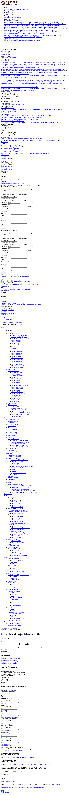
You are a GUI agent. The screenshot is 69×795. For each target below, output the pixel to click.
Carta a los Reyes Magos (16, 289)
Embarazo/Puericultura (22, 147)
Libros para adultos (34, 80)
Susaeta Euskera (9, 453)
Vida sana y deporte (25, 82)
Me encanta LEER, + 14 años (33, 37)
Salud (8, 147)
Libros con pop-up (54, 64)
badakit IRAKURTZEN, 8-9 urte (21, 489)
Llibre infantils (12, 448)
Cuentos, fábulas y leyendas (30, 22)
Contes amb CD (12, 422)
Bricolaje (3, 148)
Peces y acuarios (9, 140)
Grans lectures (12, 426)
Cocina (3, 151)
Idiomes (10, 427)
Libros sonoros (24, 24)
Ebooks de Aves (27, 116)
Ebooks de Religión (23, 119)
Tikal (10, 20)
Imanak (14, 471)
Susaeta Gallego (8, 494)
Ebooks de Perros (17, 116)
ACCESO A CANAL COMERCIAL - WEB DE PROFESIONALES (21, 185)
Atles (9, 437)
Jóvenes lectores (8, 14)
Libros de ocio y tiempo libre (46, 30)
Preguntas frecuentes (6, 158)
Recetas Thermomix (29, 29)
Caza (2, 143)
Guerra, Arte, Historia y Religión (17, 533)
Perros (2, 140)
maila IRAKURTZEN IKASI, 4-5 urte (23, 486)
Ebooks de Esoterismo (37, 117)
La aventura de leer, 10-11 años (34, 122)
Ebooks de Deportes (6, 117)
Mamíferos (30, 140)
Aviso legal (29, 787)
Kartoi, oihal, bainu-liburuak (20, 460)
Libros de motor (26, 32)
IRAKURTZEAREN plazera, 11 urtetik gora (24, 492)
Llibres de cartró (12, 431)
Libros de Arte (19, 150)
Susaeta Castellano (9, 330)
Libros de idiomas (44, 66)
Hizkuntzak (11, 481)
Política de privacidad (7, 787)
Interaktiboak (15, 463)
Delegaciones (4, 156)
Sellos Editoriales (9, 38)
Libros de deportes (23, 30)
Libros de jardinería (36, 32)
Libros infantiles (15, 80)
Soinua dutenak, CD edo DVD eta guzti (23, 465)
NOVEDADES (5, 327)
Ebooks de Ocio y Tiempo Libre (21, 117)
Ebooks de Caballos (37, 116)
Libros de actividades (54, 27)
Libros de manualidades (48, 32)
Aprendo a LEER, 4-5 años (12, 35)
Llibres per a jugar (13, 421)
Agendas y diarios (34, 24)
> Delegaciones (15, 757)
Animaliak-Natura (13, 477)
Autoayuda (13, 147)
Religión (13, 150)
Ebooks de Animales (6, 116)
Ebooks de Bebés (19, 104)
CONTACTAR (5, 159)
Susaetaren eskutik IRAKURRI (17, 484)
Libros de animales (25, 25)
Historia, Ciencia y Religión (16, 83)
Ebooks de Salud (5, 121)
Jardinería (8, 148)
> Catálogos (23, 757)
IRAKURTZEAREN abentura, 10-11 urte (23, 490)
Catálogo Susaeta (24, 284)
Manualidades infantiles (41, 27)
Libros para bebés (9, 11)
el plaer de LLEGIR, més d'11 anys (22, 447)
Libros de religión (17, 380)
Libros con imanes (57, 24)
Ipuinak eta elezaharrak (18, 461)
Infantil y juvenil (12, 497)
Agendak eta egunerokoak (19, 473)
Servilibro (7, 792)
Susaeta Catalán (8, 418)
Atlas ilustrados (16, 17)
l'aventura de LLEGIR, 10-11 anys (21, 445)
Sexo (43, 82)
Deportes (14, 145)
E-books (6, 20)
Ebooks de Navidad (10, 111)
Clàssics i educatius (13, 424)
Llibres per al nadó (13, 419)
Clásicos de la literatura (7, 100)
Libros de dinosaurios (48, 25)
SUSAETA (6, 195)
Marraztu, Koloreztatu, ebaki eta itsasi (22, 466)
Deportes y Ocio (12, 524)
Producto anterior (6, 744)
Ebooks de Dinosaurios (49, 116)
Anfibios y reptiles (22, 140)
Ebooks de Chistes (17, 505)
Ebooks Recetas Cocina (7, 113)
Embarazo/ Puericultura (17, 121)
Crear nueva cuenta (18, 183)
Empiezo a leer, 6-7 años (8, 122)
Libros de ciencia (39, 29)
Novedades (4, 284)
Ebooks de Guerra (34, 119)
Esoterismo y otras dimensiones (19, 138)
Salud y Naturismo (36, 82)
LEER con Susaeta (61, 80)
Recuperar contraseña (7, 183)
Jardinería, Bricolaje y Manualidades (18, 511)
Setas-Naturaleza (38, 140)
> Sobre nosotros (5, 757)
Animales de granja (56, 140)
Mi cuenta (3, 161)
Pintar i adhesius (12, 429)
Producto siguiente (6, 745)
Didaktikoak (11, 479)
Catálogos (14, 628)
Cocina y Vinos (37, 83)
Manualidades (15, 148)
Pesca (5, 143)
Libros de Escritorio (6, 87)
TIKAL (14, 195)
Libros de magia (15, 25)
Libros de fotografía (16, 32)
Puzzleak (14, 469)
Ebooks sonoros (51, 109)
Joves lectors (11, 450)
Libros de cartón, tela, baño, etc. (47, 22)
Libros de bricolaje (47, 72)
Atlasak (10, 482)
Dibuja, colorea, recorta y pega (13, 22)
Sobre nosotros (5, 155)
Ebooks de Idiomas (9, 104)
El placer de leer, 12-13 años (51, 122)
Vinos (6, 151)
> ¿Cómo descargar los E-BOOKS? (26, 764)
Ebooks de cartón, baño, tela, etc (27, 109)
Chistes (41, 24)
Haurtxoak (15, 474)
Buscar (3, 229)
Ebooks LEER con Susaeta (15, 549)
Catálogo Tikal (33, 284)
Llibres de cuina (12, 432)
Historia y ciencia (6, 150)
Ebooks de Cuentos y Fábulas (9, 109)
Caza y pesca (16, 82)
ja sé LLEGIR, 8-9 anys (18, 443)
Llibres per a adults (13, 452)
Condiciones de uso (19, 787)
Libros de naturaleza (36, 25)
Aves (15, 140)
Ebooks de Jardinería (7, 114)
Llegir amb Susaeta (13, 439)
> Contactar (30, 757)
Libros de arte (58, 29)
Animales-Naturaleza (7, 82)
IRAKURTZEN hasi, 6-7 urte (20, 487)
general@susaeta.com (54, 784)
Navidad (45, 24)
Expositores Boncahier (31, 87)
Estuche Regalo (28, 83)
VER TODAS (5, 286)
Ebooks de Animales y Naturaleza (17, 515)
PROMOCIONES (6, 628)
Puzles (50, 24)
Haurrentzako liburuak (14, 455)
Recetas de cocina (9, 29)
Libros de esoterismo (57, 70)
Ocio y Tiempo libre (6, 145)
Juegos (19, 145)
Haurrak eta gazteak (13, 458)
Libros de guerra (13, 30)
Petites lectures (12, 435)
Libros (6, 7)
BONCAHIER (23, 195)
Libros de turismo (33, 30)
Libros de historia (49, 29)
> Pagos (13, 764)
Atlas (2, 104)
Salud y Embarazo (13, 539)
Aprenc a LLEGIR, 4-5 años (20, 440)
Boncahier (15, 20)
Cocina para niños (30, 27)
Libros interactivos (15, 24)
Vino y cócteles (18, 29)
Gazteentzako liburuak (14, 456)
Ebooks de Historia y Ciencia (9, 119)
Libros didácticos (57, 62)
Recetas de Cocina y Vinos (15, 508)
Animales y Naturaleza (15, 33)
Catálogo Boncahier (13, 284)
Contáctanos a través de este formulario (12, 750)
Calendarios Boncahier (18, 87)
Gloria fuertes (8, 17)
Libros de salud (26, 33)
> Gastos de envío (6, 764)
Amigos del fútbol (28, 289)
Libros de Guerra (47, 83)
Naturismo (4, 147)
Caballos (45, 140)
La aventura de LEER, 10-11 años (54, 75)
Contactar (3, 278)
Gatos (49, 140)
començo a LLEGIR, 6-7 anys (20, 442)
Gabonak (10, 476)
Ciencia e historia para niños (17, 27)
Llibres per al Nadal (13, 434)
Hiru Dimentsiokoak (17, 468)
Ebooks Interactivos (41, 109)
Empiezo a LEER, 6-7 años (28, 35)
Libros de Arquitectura (30, 150)
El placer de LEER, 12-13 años (16, 37)
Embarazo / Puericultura (37, 33)
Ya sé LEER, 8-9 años (42, 35)
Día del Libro (4, 289)
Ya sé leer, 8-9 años (20, 122)
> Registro (47, 764)
